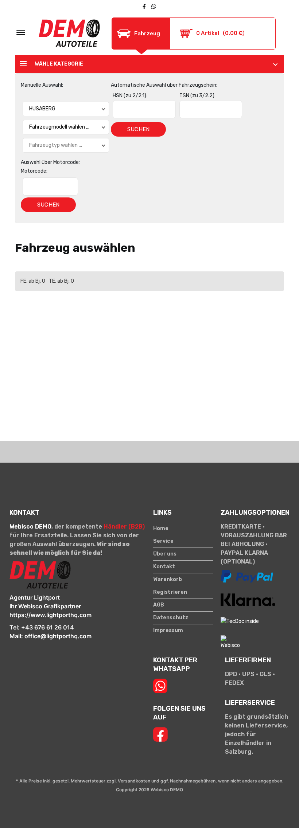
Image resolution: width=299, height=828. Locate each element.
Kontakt (164, 566)
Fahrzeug (147, 33)
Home (160, 528)
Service (163, 541)
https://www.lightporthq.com (50, 615)
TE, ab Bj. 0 (61, 281)
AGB (158, 605)
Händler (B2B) (124, 526)
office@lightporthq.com (58, 636)
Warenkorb (167, 579)
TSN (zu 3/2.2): (197, 96)
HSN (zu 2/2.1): (130, 96)
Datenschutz (171, 617)
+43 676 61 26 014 (47, 627)
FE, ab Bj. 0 (32, 281)
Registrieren (170, 592)
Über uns (164, 554)
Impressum (168, 630)
